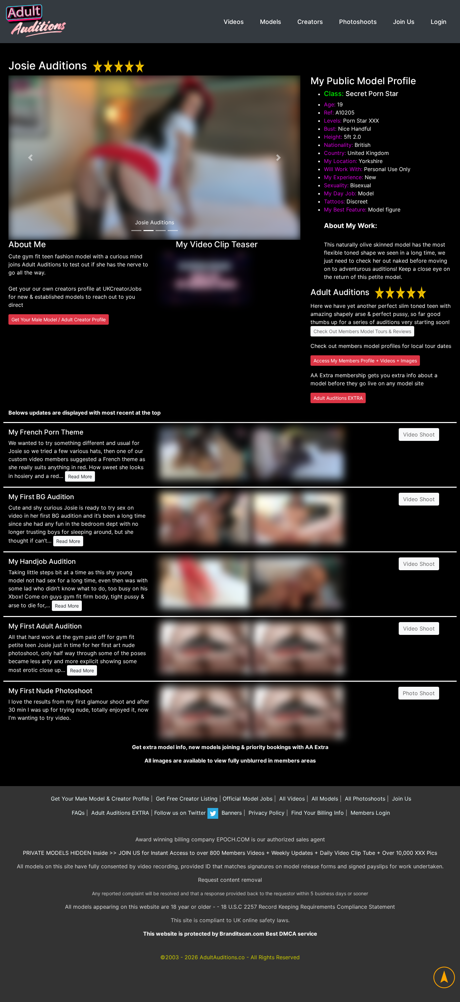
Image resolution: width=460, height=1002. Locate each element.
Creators (310, 21)
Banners (231, 812)
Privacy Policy (266, 812)
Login (439, 21)
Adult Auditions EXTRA (338, 398)
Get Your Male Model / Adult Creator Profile (58, 319)
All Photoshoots (364, 798)
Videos (234, 21)
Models (270, 21)
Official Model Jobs (247, 798)
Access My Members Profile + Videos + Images (365, 360)
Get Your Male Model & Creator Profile (99, 798)
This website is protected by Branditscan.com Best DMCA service (230, 933)
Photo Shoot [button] (419, 693)
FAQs (77, 812)
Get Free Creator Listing (186, 798)
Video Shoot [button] (419, 434)
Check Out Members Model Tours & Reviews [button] (362, 331)
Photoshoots (358, 21)
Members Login (369, 812)
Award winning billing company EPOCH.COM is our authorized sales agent (230, 839)
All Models (324, 798)
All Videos (291, 798)
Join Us (404, 21)
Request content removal (230, 879)
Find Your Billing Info (317, 812)
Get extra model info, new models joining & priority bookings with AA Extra (230, 747)
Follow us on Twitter (180, 812)
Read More (80, 476)
